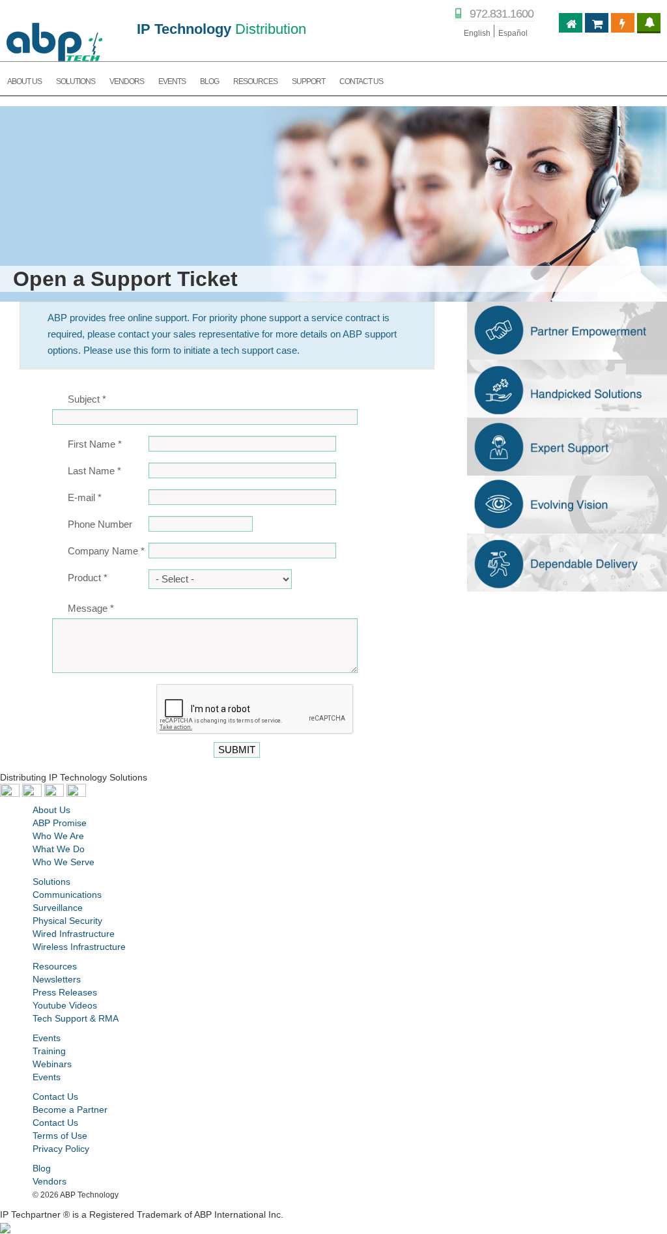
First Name (95, 444)
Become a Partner (70, 1109)
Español (513, 33)
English (477, 33)
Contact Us (55, 1096)
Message (91, 608)
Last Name (94, 471)
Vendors (49, 1181)
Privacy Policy (61, 1148)
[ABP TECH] (54, 40)
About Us (51, 810)
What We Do (59, 849)
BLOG (209, 81)
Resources (55, 966)
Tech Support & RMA (76, 1018)
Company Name (106, 551)
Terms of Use (60, 1135)
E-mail (85, 498)
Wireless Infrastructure (79, 946)
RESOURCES (255, 81)
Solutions (75, 81)
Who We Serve (63, 862)
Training (49, 1051)
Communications (67, 894)
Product (87, 578)
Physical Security (67, 920)
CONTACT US (361, 81)
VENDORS (126, 81)
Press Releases (65, 992)
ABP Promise (60, 823)
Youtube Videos (65, 1005)
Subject (87, 399)
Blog (42, 1168)
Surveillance (58, 907)
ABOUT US (24, 81)
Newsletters (57, 979)
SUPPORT (308, 81)
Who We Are (58, 836)
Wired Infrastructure (74, 933)
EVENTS (172, 81)
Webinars (52, 1064)
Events (47, 1038)
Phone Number (100, 524)
